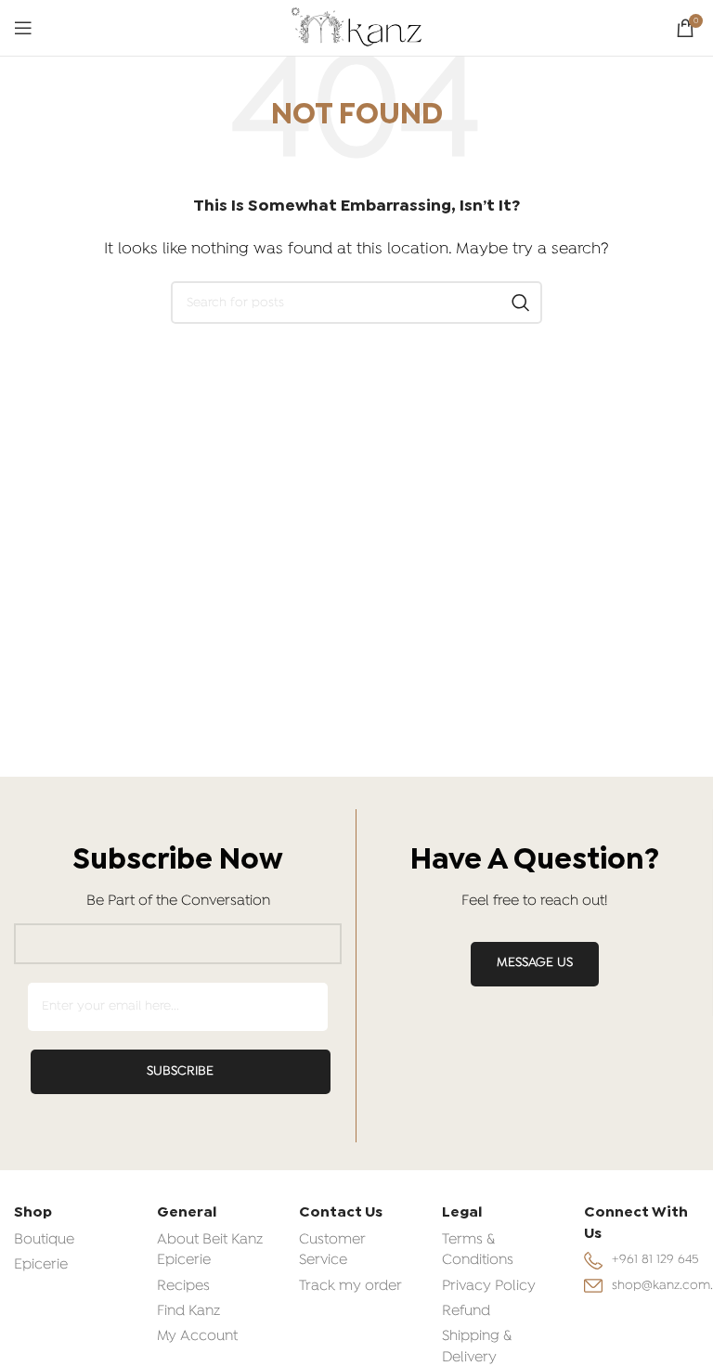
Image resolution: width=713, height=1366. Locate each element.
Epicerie (41, 1265)
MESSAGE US (535, 963)
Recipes (183, 1286)
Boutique (44, 1240)
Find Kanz (188, 1311)
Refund (466, 1311)
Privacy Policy (489, 1286)
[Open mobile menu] (23, 27)
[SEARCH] (520, 302)
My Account (197, 1336)
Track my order (350, 1286)
